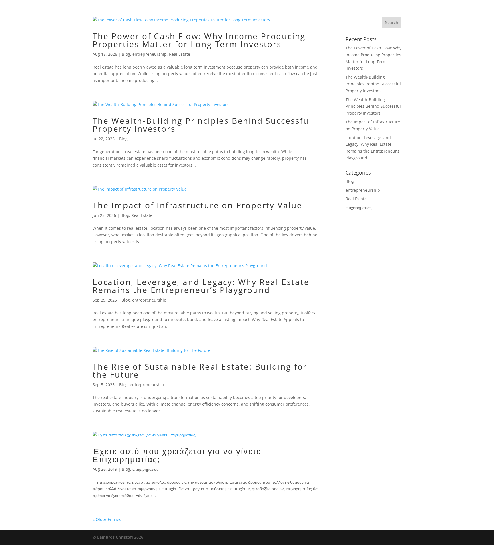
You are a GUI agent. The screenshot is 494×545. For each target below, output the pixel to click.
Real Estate (179, 54)
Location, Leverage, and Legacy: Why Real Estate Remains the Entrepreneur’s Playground (201, 285)
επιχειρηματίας (145, 469)
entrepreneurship (149, 54)
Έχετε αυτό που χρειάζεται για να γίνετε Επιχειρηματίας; (177, 455)
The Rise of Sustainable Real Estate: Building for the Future (200, 370)
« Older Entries (107, 519)
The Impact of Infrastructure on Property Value (197, 205)
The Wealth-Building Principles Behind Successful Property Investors (202, 124)
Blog (126, 54)
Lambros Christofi (115, 537)
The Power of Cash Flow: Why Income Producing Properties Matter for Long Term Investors (199, 40)
